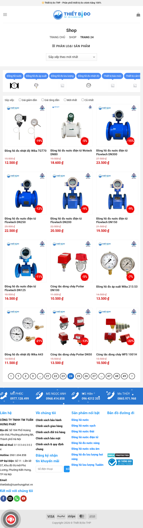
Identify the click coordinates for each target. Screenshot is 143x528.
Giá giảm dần (29, 100)
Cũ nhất (89, 100)
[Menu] (5, 14)
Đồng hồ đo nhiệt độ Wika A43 (24, 354)
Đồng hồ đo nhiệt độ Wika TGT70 (26, 150)
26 (86, 376)
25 (78, 376)
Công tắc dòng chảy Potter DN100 (67, 288)
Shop (72, 37)
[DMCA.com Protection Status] (118, 455)
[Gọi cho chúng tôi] (17, 498)
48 (116, 376)
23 (63, 376)
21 (47, 376)
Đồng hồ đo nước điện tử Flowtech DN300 (112, 152)
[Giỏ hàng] (138, 14)
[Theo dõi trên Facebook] (3, 498)
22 (55, 376)
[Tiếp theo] (132, 376)
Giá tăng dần (52, 100)
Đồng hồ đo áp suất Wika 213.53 (117, 286)
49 (124, 376)
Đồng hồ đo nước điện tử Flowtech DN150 (112, 220)
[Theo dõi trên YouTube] (23, 498)
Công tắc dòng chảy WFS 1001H (116, 354)
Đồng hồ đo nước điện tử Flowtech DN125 (20, 288)
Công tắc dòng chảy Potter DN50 (71, 354)
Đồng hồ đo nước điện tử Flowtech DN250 (20, 220)
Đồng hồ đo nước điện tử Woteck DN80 (71, 152)
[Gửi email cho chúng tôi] (10, 498)
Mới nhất (72, 100)
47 (109, 376)
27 (94, 376)
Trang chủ (57, 37)
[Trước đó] (11, 376)
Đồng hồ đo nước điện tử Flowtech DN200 (66, 220)
